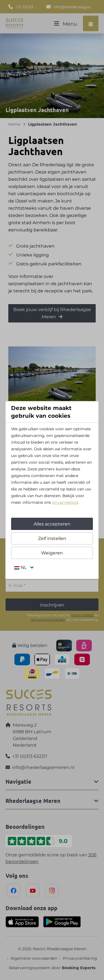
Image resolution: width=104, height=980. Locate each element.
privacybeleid (65, 502)
